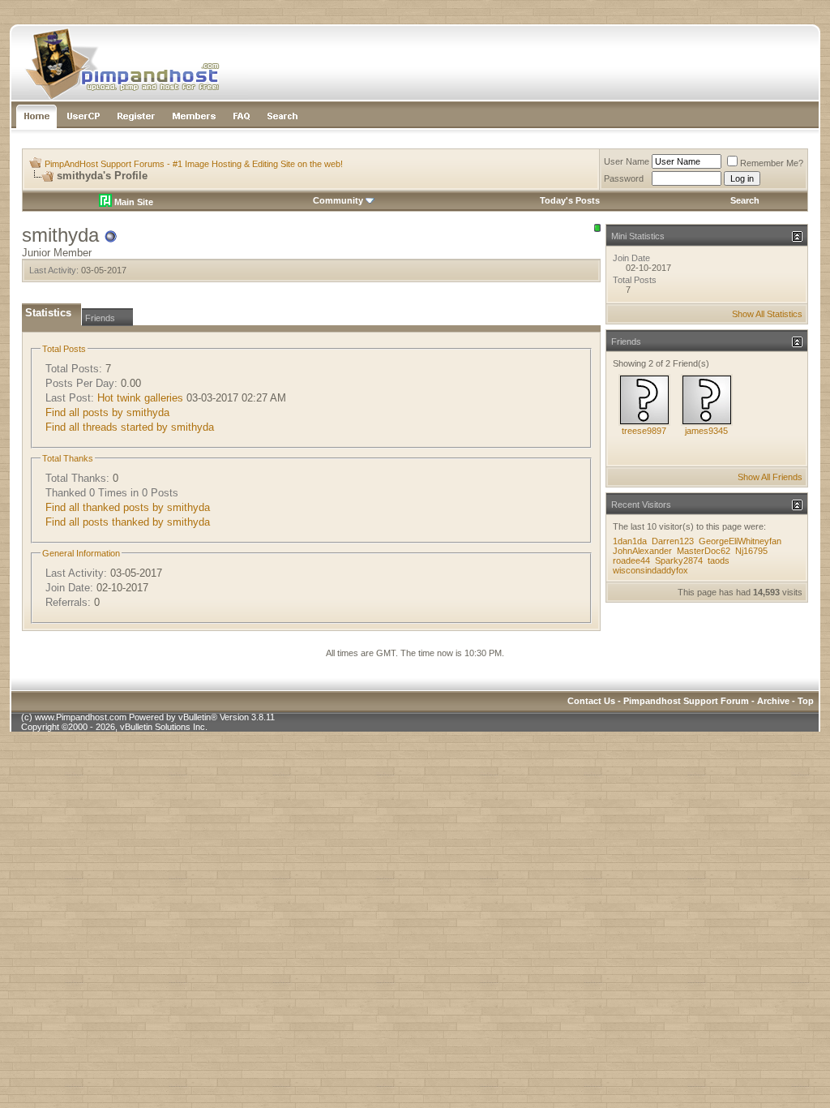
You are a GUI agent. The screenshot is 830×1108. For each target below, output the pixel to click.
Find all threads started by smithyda (129, 427)
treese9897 (644, 431)
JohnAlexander (642, 551)
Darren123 (673, 541)
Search (744, 200)
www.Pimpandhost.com (80, 717)
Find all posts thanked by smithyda (127, 522)
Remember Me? (771, 163)
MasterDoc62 (703, 551)
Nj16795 (751, 551)
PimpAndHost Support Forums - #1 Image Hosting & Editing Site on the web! (194, 164)
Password (624, 178)
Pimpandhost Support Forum (686, 701)
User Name (626, 161)
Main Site (132, 202)
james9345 (706, 431)
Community (338, 200)
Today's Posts (570, 200)
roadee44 (631, 560)
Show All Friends (770, 477)
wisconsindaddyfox (650, 570)
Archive (773, 701)
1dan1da (630, 541)
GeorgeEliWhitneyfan (740, 541)
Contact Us (591, 701)
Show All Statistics (767, 314)
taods (718, 560)
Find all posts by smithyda (107, 412)
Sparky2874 (679, 560)
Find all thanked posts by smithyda (127, 507)
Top (806, 701)
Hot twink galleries (140, 398)
